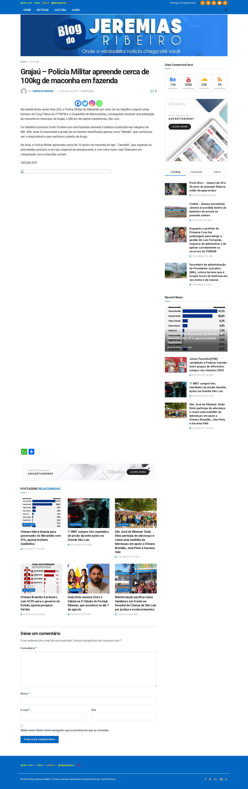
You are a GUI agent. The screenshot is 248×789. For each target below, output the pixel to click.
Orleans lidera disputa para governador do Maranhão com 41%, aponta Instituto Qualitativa (195, 338)
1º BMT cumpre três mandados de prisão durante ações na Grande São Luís (88, 536)
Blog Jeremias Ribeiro (39, 779)
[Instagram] (92, 103)
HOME (27, 10)
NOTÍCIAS (43, 10)
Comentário (29, 648)
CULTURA (60, 10)
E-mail (26, 710)
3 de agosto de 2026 (80, 614)
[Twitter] (85, 103)
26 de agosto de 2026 (33, 549)
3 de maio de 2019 (68, 91)
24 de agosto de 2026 (80, 545)
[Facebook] (78, 103)
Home (24, 62)
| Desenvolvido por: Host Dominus (98, 779)
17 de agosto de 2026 (128, 557)
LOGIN (76, 10)
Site (93, 710)
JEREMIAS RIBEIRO (42, 91)
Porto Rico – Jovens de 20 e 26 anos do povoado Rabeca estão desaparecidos (207, 186)
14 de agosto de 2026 (33, 614)
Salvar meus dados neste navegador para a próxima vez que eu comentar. (65, 730)
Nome (25, 693)
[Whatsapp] (99, 103)
